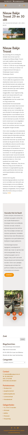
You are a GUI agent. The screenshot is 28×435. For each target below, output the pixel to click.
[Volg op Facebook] (8, 314)
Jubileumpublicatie (9, 394)
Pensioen (6, 416)
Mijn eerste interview (9, 349)
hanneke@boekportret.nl (12, 374)
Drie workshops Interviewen (11, 347)
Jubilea (6, 413)
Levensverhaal (8, 396)
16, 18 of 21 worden (10, 407)
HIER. (9, 193)
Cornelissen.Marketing (14, 432)
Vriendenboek (8, 399)
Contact (9, 275)
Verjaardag (7, 419)
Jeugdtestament (9, 391)
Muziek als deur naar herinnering (12, 355)
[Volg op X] (14, 314)
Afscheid (6, 410)
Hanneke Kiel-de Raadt (11, 23)
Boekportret (8, 388)
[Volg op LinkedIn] (15, 318)
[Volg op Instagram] (20, 314)
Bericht (4, 25)
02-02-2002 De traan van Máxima (13, 352)
